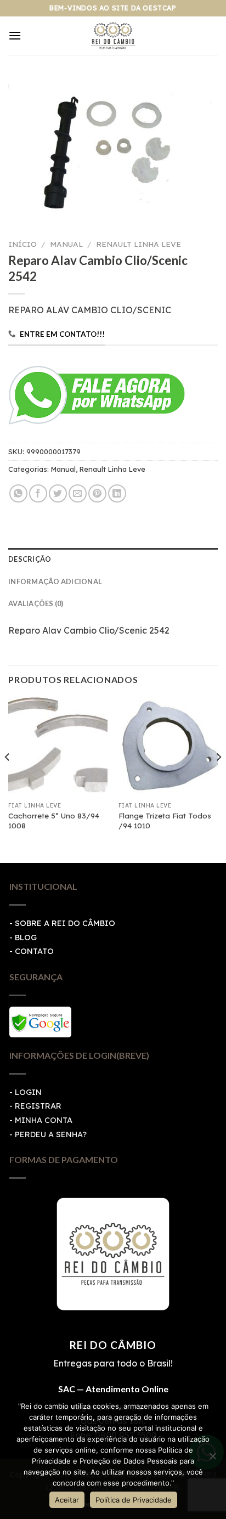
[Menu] (14, 35)
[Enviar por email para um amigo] (78, 493)
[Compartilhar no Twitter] (58, 493)
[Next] (218, 779)
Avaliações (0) (36, 603)
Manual (66, 244)
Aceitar (67, 1499)
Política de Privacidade (133, 1499)
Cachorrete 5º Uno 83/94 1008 (53, 820)
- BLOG (23, 937)
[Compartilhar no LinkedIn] (117, 493)
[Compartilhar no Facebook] (38, 493)
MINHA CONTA (43, 1120)
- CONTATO (31, 951)
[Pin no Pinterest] (97, 493)
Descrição (29, 559)
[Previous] (7, 779)
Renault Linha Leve (138, 244)
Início (22, 244)
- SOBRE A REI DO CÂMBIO (62, 923)
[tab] (113, 559)
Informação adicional (55, 581)
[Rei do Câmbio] (113, 35)
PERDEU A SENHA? (51, 1134)
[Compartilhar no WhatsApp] (18, 493)
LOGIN (28, 1092)
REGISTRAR (38, 1106)
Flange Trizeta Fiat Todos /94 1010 (164, 820)
